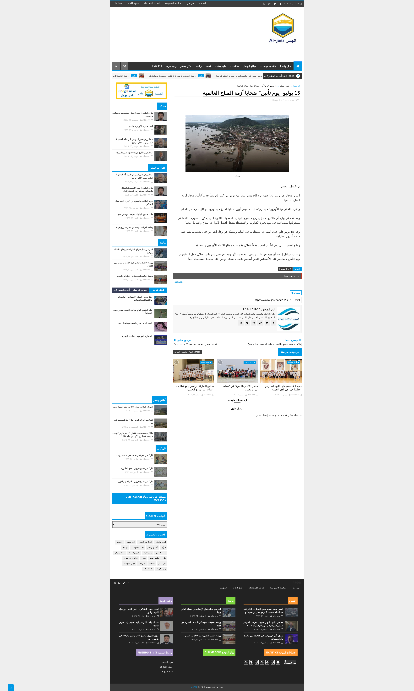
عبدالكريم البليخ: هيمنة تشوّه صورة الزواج (134, 152)
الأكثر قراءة (158, 290)
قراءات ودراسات (131, 558)
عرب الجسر (167, 662)
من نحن (190, 3)
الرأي (164, 547)
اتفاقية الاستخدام (152, 3)
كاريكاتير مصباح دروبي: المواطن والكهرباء (135, 481)
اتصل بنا (118, 3)
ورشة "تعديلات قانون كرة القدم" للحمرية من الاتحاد (194, 76)
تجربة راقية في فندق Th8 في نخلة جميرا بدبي (133, 407)
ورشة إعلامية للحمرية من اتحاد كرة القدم (132, 76)
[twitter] (274, 3)
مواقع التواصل (249, 66)
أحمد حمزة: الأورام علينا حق (140, 126)
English (157, 66)
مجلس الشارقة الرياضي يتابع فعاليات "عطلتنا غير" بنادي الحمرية (195, 388)
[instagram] (269, 3)
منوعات (142, 563)
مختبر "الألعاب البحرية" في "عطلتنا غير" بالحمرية (240, 388)
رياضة (199, 66)
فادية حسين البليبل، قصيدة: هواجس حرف (135, 214)
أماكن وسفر (186, 66)
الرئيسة (202, 3)
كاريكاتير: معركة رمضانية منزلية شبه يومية (134, 455)
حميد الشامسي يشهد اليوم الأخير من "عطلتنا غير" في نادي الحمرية (283, 388)
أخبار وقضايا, (277, 100)
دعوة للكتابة (133, 3)
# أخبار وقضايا (285, 269)
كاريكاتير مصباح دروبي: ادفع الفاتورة (137, 468)
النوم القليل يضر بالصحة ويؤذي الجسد (135, 323)
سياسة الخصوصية (173, 3)
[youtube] (263, 3)
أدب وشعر (130, 542)
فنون (144, 558)
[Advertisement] (171, 34)
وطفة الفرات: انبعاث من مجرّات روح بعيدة (134, 227)
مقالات (236, 66)
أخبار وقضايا (286, 66)
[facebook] (280, 3)
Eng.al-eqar (167, 671)
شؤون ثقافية (134, 553)
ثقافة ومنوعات (269, 66)
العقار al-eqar (166, 666)
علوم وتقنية (220, 66)
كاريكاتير (162, 563)
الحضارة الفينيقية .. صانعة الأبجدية (137, 336)
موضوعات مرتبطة (290, 352)
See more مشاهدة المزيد (187, 351)
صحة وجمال (120, 553)
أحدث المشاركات (122, 290)
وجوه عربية (171, 66)
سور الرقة (147, 553)
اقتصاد (209, 66)
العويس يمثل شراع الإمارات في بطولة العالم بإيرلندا (262, 76)
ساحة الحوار (161, 553)
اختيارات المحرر (145, 542)
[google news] (141, 90)
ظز (164, 558)
